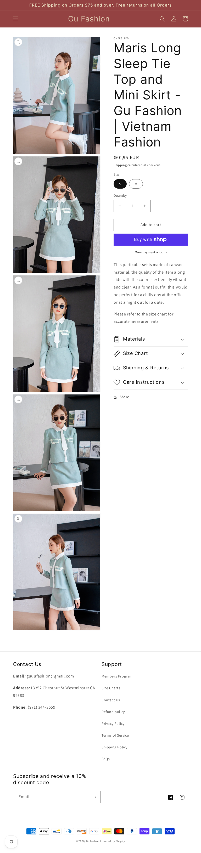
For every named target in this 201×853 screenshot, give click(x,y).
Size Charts (111, 688)
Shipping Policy (114, 747)
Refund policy (113, 711)
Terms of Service (115, 735)
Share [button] (124, 396)
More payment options (151, 252)
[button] (15, 19)
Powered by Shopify (112, 841)
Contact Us (111, 700)
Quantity (120, 195)
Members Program (117, 676)
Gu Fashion (92, 841)
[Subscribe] (94, 797)
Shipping (120, 165)
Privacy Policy (113, 723)
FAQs (106, 758)
